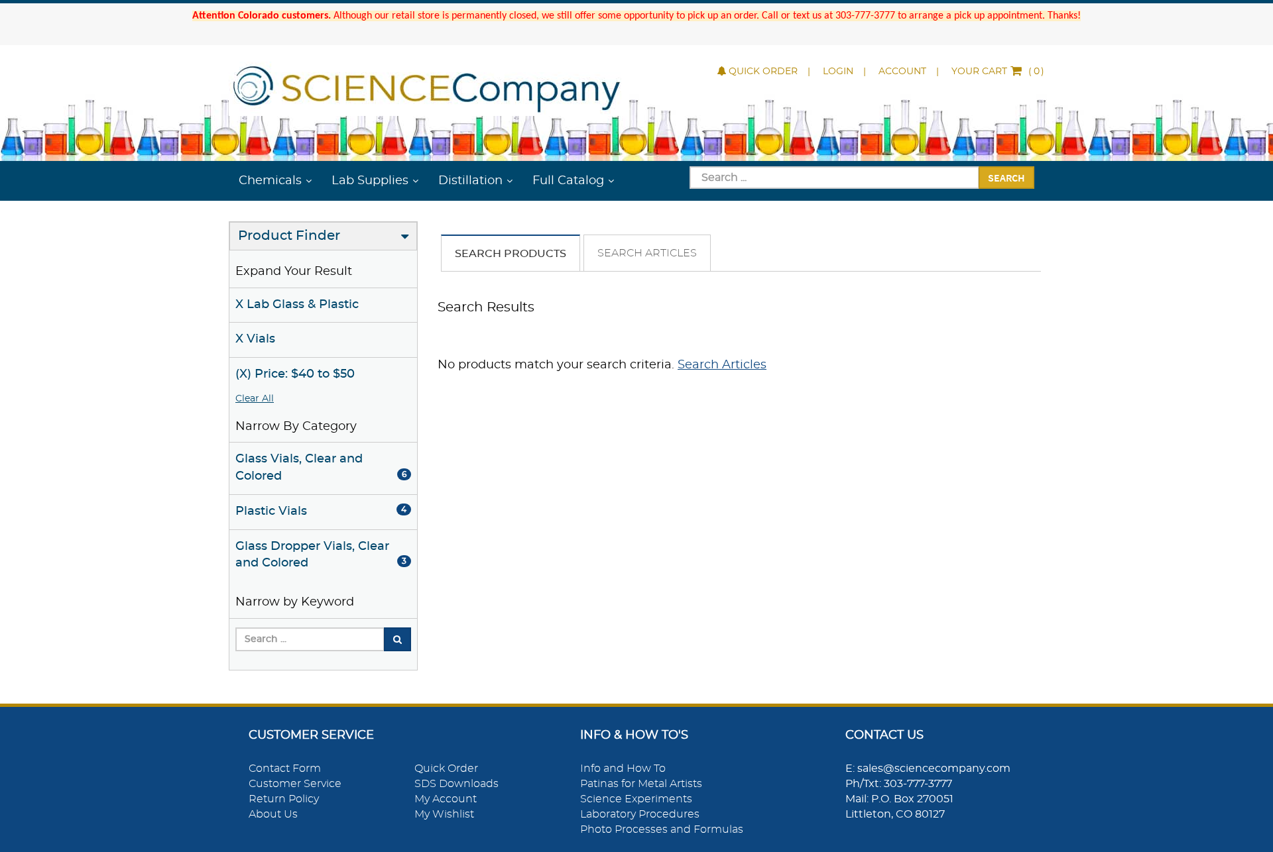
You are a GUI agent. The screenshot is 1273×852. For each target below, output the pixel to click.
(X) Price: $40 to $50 (295, 374)
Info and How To (623, 768)
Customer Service (295, 783)
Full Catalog (568, 181)
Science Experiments (636, 799)
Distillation (470, 181)
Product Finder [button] (289, 235)
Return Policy (284, 799)
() (997, 71)
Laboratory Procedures (639, 814)
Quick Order (763, 71)
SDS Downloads (456, 783)
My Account (445, 799)
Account (902, 71)
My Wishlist (444, 814)
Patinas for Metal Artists (641, 783)
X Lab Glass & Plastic (297, 305)
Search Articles (647, 253)
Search (1006, 177)
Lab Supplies (370, 181)
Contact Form (285, 768)
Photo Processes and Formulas (661, 829)
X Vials (255, 339)
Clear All (254, 398)
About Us (273, 814)
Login (838, 71)
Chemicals (270, 181)
